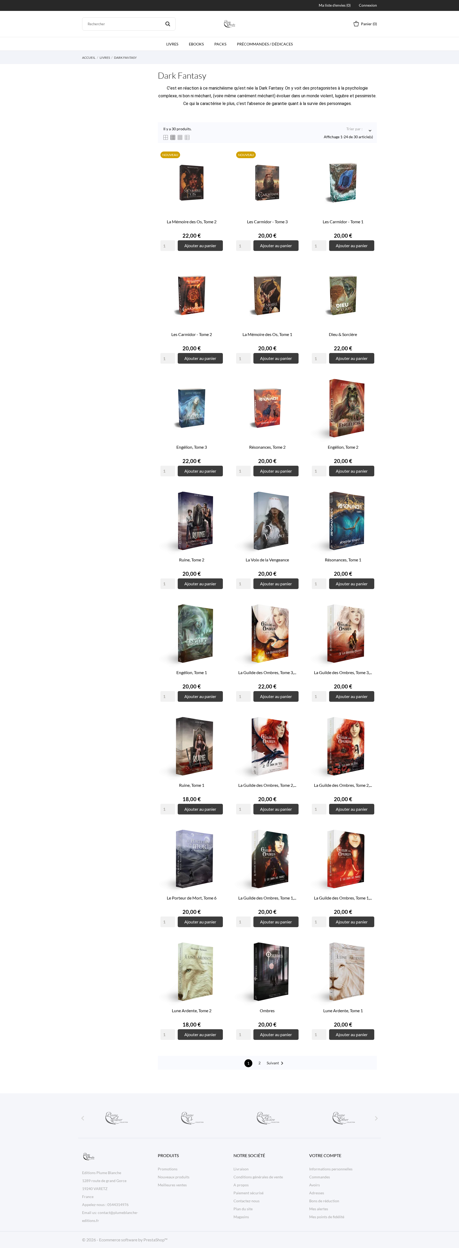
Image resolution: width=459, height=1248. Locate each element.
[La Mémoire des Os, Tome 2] (217, 168)
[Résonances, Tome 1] (369, 507)
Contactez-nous (246, 1201)
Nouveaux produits (173, 1177)
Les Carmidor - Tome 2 (191, 334)
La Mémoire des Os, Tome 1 (267, 334)
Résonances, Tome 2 (267, 446)
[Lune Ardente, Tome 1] (369, 957)
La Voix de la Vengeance (267, 559)
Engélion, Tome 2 (343, 446)
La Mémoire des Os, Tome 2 (191, 221)
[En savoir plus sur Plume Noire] (267, 1118)
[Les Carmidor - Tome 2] (217, 281)
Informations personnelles (330, 1169)
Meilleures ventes (172, 1185)
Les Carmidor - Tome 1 (343, 221)
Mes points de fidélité (326, 1217)
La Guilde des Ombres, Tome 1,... (267, 897)
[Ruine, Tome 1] (217, 732)
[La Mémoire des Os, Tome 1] (293, 281)
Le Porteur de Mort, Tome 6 (191, 897)
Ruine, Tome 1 (191, 785)
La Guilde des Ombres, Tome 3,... (267, 672)
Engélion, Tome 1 (191, 672)
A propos (241, 1185)
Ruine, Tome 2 (191, 559)
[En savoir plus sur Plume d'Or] (192, 1118)
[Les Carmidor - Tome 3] (293, 168)
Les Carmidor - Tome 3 (267, 221)
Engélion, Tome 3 (191, 446)
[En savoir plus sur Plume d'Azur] (116, 1118)
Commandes (319, 1177)
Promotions (167, 1169)
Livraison (241, 1169)
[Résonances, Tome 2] (293, 394)
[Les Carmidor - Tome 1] (369, 168)
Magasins (241, 1217)
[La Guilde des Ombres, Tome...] (293, 619)
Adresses (316, 1193)
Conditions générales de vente (258, 1177)
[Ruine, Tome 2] (217, 507)
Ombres (267, 1010)
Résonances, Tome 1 (343, 559)
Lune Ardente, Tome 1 (343, 1010)
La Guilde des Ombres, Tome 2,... (267, 785)
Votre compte (325, 1155)
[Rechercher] (168, 24)
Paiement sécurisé (248, 1193)
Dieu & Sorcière (343, 334)
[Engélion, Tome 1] (217, 619)
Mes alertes (318, 1209)
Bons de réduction (324, 1201)
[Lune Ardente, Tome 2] (217, 957)
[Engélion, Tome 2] (369, 394)
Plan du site (243, 1209)
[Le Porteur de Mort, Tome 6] (217, 845)
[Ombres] (293, 957)
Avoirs (314, 1185)
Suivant (276, 1063)
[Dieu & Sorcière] (369, 281)
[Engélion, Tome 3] (217, 394)
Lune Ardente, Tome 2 (191, 1010)
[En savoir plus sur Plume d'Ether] (343, 1118)
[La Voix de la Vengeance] (293, 507)
